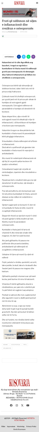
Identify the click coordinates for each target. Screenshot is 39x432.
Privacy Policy (31, 426)
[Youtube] (27, 405)
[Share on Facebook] (19, 57)
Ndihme (5, 344)
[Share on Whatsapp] (28, 57)
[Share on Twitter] (24, 57)
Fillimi (3, 426)
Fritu (25, 344)
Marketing (20, 426)
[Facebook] (11, 405)
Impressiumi (11, 426)
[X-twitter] (22, 405)
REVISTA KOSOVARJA (24, 419)
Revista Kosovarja (12, 31)
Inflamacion (7, 348)
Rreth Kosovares (20, 429)
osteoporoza (15, 344)
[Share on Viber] (33, 57)
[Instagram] (16, 405)
